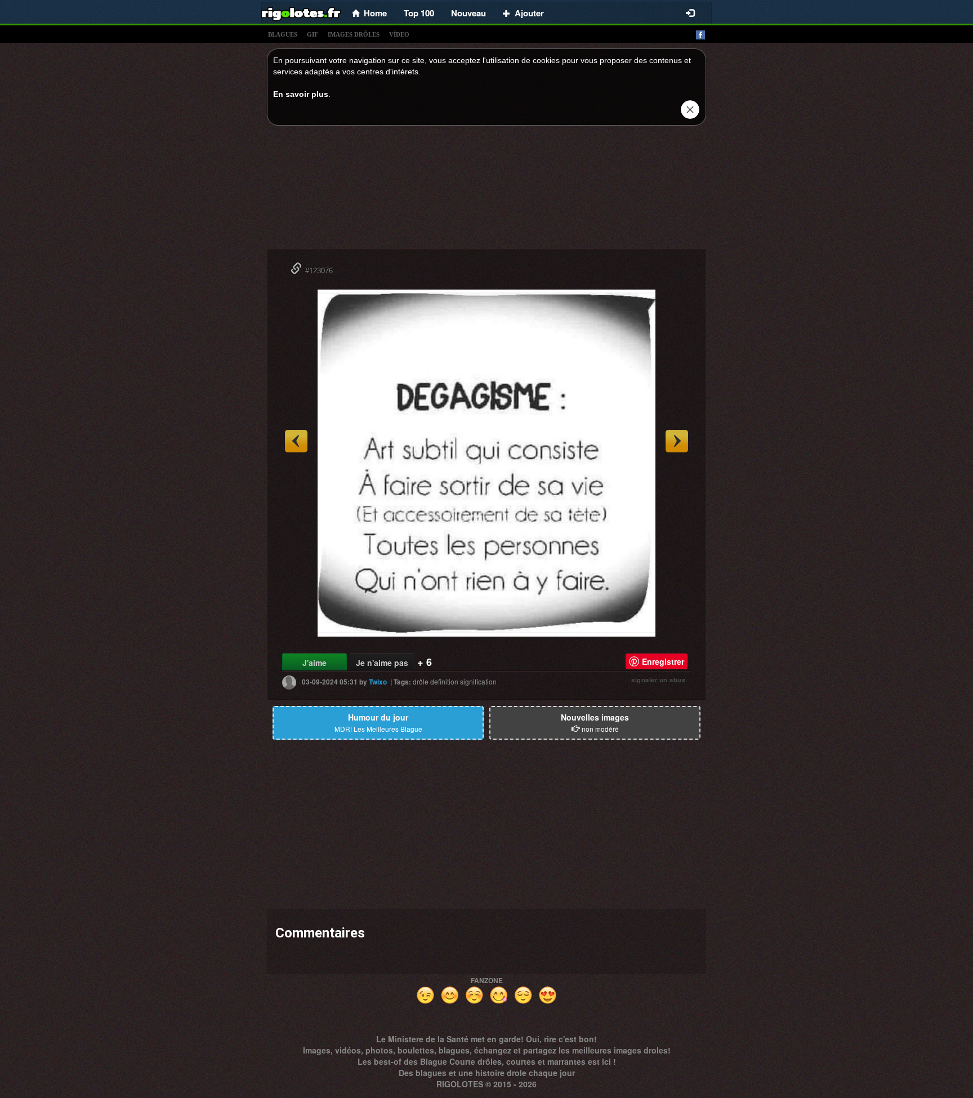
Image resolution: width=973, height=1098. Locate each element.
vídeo (399, 34)
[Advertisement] (486, 190)
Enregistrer (663, 661)
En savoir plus (300, 94)
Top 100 (419, 13)
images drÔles (354, 34)
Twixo (378, 682)
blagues (282, 34)
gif (312, 34)
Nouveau (468, 13)
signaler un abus (658, 679)
